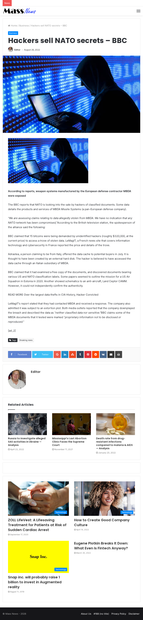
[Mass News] (19, 11)
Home (13, 25)
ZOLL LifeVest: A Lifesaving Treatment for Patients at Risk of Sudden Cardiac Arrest (37, 525)
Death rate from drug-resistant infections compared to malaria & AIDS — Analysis (114, 443)
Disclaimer (134, 613)
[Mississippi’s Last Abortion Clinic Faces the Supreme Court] (71, 424)
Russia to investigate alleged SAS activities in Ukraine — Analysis (27, 442)
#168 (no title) (101, 613)
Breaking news (26, 340)
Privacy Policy (118, 613)
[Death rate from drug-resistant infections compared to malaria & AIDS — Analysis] (115, 424)
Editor (17, 49)
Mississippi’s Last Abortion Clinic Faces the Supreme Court (69, 442)
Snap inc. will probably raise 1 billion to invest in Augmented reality (35, 582)
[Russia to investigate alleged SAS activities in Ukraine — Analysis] (27, 424)
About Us (86, 613)
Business (24, 25)
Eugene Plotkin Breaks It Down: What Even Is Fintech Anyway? (101, 546)
